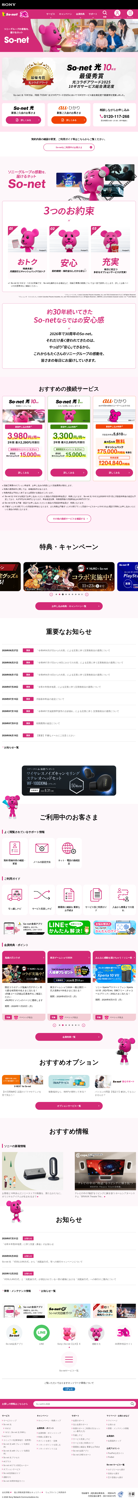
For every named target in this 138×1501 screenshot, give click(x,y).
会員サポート (78, 1420)
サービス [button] (50, 13)
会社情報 (6, 1492)
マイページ (112, 1420)
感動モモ (7, 1477)
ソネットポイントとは (47, 1448)
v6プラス (7, 1461)
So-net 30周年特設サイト (14, 1481)
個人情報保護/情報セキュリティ (27, 1492)
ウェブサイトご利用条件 (55, 1492)
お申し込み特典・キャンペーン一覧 (69, 606)
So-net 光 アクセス (11, 1457)
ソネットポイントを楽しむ (49, 1444)
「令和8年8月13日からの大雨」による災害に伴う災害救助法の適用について (73, 674)
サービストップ (10, 1420)
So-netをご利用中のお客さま (69, 147)
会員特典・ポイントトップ (49, 1432)
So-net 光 (7, 1424)
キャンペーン (65, 13)
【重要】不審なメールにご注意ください (55, 735)
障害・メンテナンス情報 (17, 1291)
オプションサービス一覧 (69, 1105)
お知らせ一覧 (11, 747)
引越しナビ (77, 1435)
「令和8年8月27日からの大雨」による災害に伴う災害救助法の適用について (73, 650)
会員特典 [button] (80, 13)
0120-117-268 (116, 116)
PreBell (111, 1457)
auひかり (7, 1436)
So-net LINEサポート (82, 1454)
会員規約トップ (114, 1440)
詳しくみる (26, 120)
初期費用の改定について (48, 723)
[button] (104, 14)
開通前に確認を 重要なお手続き (86, 1446)
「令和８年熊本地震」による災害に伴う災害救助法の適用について (68, 686)
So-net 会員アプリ (81, 1450)
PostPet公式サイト (116, 1453)
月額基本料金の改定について (50, 698)
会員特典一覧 (69, 1036)
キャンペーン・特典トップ (49, 1420)
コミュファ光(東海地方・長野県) (17, 1440)
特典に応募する (44, 1436)
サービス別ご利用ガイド (83, 1442)
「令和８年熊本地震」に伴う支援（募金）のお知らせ (28, 1244)
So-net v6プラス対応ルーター (16, 1465)
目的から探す (113, 1473)
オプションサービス (11, 1469)
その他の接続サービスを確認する (69, 518)
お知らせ (111, 1424)
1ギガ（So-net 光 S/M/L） (16, 1432)
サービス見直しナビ (81, 1439)
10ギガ (8, 1428)
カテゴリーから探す (116, 1469)
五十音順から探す (115, 1477)
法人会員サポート (80, 1424)
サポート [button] (93, 13)
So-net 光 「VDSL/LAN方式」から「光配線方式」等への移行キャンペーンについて (42, 1261)
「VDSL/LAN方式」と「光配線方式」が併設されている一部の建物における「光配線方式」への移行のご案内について (59, 1279)
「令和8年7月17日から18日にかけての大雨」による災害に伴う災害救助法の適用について (79, 662)
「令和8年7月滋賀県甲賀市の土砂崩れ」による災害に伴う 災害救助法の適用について (77, 711)
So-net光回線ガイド (11, 1473)
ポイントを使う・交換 (47, 1440)
